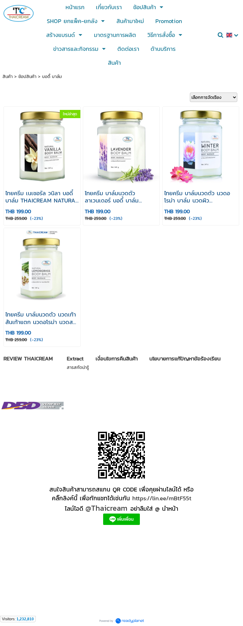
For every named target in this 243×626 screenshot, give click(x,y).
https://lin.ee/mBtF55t (161, 498)
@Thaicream (106, 508)
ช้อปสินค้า (27, 76)
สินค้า (8, 76)
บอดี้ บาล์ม (52, 76)
